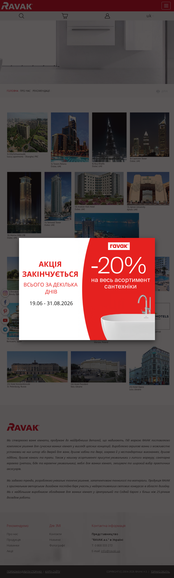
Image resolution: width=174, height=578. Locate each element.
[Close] (155, 238)
